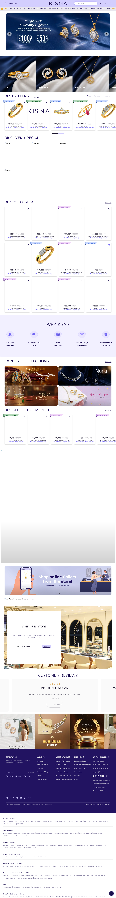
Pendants (51, 821)
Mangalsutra (29, 821)
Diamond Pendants (8, 845)
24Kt (85, 821)
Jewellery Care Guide (62, 768)
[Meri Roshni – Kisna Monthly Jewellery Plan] (58, 599)
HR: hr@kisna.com (99, 787)
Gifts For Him (16, 887)
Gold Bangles (24, 836)
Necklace (71, 821)
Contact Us (78, 772)
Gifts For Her (46, 887)
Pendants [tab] (106, 96)
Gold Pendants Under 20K (25, 878)
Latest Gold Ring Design (61, 833)
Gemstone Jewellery (10, 824)
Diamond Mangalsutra (22, 845)
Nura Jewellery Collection (27, 896)
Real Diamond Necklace (37, 845)
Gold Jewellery (93, 821)
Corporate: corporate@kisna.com (101, 783)
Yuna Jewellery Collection (63, 896)
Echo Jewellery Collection (10, 896)
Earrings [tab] (97, 96)
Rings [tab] (89, 96)
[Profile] (106, 3)
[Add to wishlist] (24, 102)
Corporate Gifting (42, 772)
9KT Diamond (18, 847)
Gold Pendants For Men (44, 857)
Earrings (22, 821)
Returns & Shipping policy (63, 775)
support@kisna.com (99, 772)
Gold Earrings (73, 833)
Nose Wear (58, 821)
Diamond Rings (8, 847)
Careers (77, 775)
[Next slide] (106, 34)
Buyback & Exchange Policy (63, 779)
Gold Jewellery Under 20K (98, 875)
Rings (4, 821)
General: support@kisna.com (101, 780)
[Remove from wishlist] (109, 245)
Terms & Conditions (103, 804)
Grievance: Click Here (99, 791)
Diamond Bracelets (50, 845)
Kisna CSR (40, 768)
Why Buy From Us (43, 764)
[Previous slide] (9, 34)
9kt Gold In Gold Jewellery (11, 836)
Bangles (44, 821)
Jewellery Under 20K (83, 875)
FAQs (76, 779)
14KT (81, 821)
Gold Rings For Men (8, 857)
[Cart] (110, 3)
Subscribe (31, 772)
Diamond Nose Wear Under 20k (43, 878)
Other (28, 776)
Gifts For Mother (36, 887)
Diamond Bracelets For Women (99, 845)
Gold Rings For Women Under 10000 (31, 875)
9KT (77, 821)
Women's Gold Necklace (95, 866)
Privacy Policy (90, 804)
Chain (65, 821)
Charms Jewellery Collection (97, 896)
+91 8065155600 (98, 761)
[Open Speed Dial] (111, 893)
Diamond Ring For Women (65, 845)
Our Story (40, 761)
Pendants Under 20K (10, 878)
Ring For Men (32, 857)
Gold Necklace (97, 833)
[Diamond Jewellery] (58, 506)
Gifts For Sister (7, 887)
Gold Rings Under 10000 (68, 875)
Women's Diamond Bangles (60, 866)
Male (19, 776)
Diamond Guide (60, 764)
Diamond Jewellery (104, 821)
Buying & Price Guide (62, 761)
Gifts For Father (26, 887)
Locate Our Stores (80, 761)
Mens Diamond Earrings (81, 845)
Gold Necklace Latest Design (44, 833)
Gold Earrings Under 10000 (52, 875)
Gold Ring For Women (85, 833)
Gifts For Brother (56, 887)
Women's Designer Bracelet (78, 866)
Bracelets (37, 821)
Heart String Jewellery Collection (45, 896)
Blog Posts (40, 775)
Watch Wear (20, 824)
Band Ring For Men (21, 857)
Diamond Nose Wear (30, 847)
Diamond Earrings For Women (25, 866)
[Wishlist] (101, 3)
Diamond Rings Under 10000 (11, 875)
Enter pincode (12, 3)
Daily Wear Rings (13, 821)
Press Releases (42, 779)
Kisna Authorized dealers (82, 764)
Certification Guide (61, 772)
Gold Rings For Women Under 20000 (24, 833)
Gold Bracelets (7, 833)
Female (11, 776)
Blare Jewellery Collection (79, 896)
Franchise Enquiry (80, 768)
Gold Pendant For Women (43, 866)
